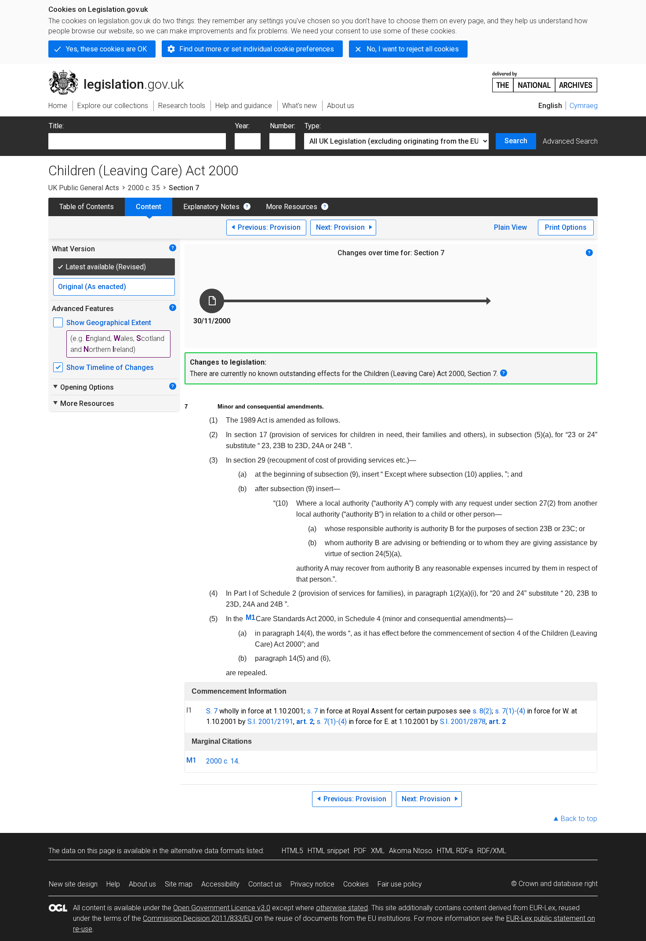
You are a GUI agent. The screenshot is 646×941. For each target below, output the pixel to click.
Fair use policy (399, 884)
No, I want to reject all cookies (413, 49)
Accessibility (220, 884)
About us (142, 884)
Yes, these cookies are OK (106, 49)
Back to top (579, 818)
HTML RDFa (455, 851)
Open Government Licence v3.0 (221, 908)
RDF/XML (491, 851)
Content (148, 207)
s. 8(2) (482, 711)
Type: (313, 126)
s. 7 (312, 711)
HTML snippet (328, 851)
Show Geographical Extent (108, 322)
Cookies (356, 884)
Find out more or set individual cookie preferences (256, 49)
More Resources (291, 207)
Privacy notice (312, 884)
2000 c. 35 (144, 188)
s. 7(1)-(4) (510, 711)
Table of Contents (86, 207)
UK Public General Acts (83, 188)
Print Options (566, 227)
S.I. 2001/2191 (270, 721)
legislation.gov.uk (121, 73)
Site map (178, 884)
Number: (282, 126)
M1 (250, 617)
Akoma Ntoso (410, 851)
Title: (56, 126)
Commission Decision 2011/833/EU (198, 918)
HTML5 (292, 851)
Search (515, 141)
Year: (242, 126)
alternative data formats (208, 851)
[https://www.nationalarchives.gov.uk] (545, 78)
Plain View (510, 227)
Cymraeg (584, 105)
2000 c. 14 (222, 761)
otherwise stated (342, 908)
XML (378, 851)
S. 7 (212, 711)
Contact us (265, 884)
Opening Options (83, 387)
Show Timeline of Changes (110, 367)
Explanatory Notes (211, 207)
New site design (73, 884)
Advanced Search (570, 141)
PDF (360, 851)
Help (113, 884)
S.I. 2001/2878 (463, 721)
